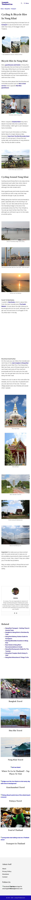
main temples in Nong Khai (20, 363)
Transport (13, 8)
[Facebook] (14, 613)
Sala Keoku (11, 302)
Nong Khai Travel (15, 760)
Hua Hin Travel (15, 730)
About (4, 868)
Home (2, 8)
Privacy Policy (6, 871)
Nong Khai (7, 8)
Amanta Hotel (16, 121)
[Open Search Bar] (21, 3)
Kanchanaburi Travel (15, 787)
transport (4, 24)
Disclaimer (5, 874)
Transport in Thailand (15, 843)
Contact (4, 877)
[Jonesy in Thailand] (7, 3)
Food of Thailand (15, 830)
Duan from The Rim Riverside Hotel (18, 136)
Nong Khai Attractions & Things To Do (17, 657)
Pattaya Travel (15, 801)
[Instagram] (16, 613)
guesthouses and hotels (12, 65)
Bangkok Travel (15, 701)
